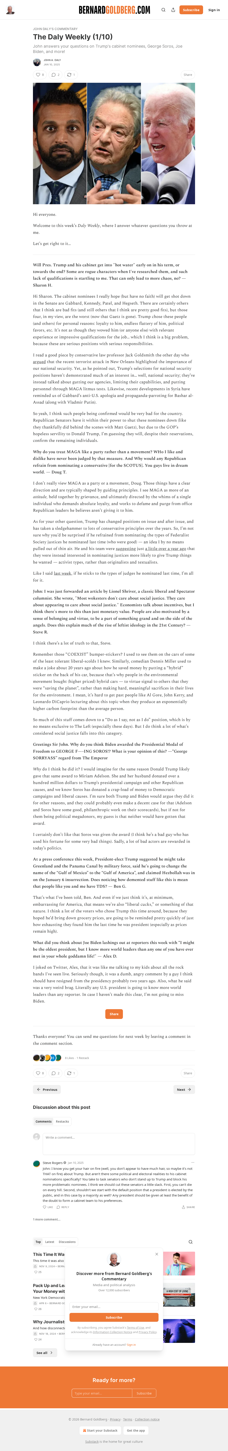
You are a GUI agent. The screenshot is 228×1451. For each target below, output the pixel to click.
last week (62, 573)
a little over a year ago (165, 549)
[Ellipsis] (192, 1162)
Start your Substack (102, 1430)
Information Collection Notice (112, 1332)
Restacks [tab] (62, 1122)
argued (39, 362)
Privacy (115, 1419)
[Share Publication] (173, 9)
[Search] (163, 9)
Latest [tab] (49, 1242)
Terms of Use (135, 1328)
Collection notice (147, 1419)
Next (181, 1089)
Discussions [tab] (67, 1242)
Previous (50, 1089)
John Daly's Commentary (55, 29)
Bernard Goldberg (62, 1303)
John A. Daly (52, 60)
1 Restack (83, 1058)
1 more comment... (47, 1219)
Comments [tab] (43, 1122)
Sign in (214, 10)
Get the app (136, 1430)
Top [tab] (38, 1242)
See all (42, 1352)
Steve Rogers (53, 1162)
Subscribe (191, 10)
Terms (127, 1419)
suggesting (126, 549)
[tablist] (52, 1121)
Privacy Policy (148, 1332)
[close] (156, 1254)
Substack (92, 1441)
